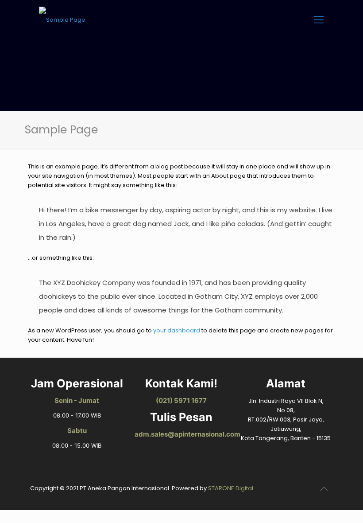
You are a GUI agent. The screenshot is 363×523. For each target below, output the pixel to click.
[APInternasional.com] (62, 20)
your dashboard (176, 330)
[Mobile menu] (318, 19)
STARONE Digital (230, 488)
